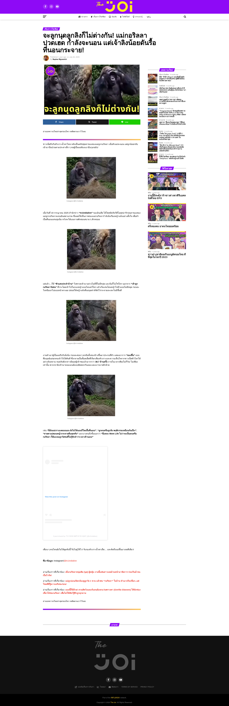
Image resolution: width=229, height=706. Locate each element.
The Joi (113, 702)
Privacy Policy (147, 687)
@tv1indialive (70, 561)
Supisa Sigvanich (60, 59)
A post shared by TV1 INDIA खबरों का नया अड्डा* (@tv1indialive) (75, 536)
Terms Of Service (129, 687)
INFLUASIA (115, 697)
